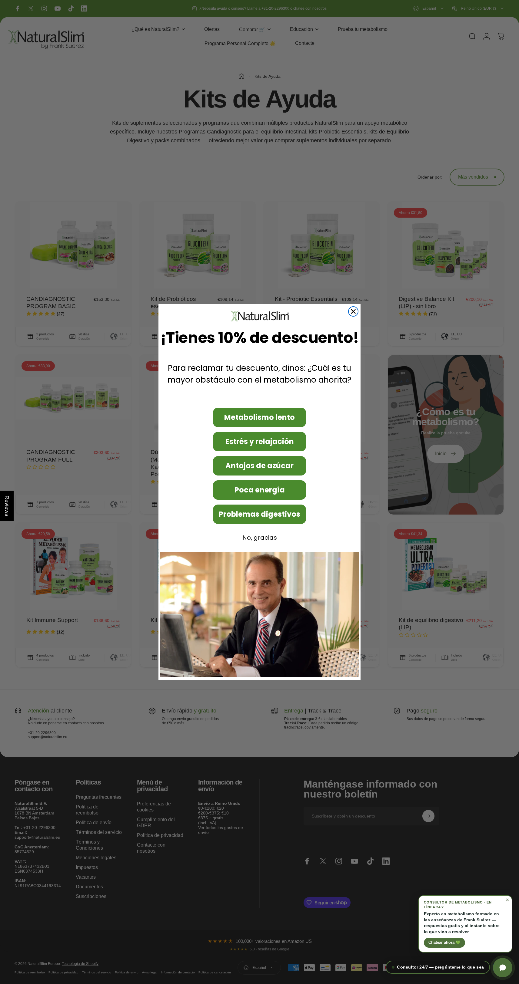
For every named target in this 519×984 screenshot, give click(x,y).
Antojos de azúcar (259, 466)
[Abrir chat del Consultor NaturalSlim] (502, 967)
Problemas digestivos (259, 514)
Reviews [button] (7, 505)
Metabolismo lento (259, 417)
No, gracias (259, 537)
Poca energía (260, 490)
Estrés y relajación (259, 441)
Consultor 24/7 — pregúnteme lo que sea (440, 967)
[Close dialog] (353, 311)
